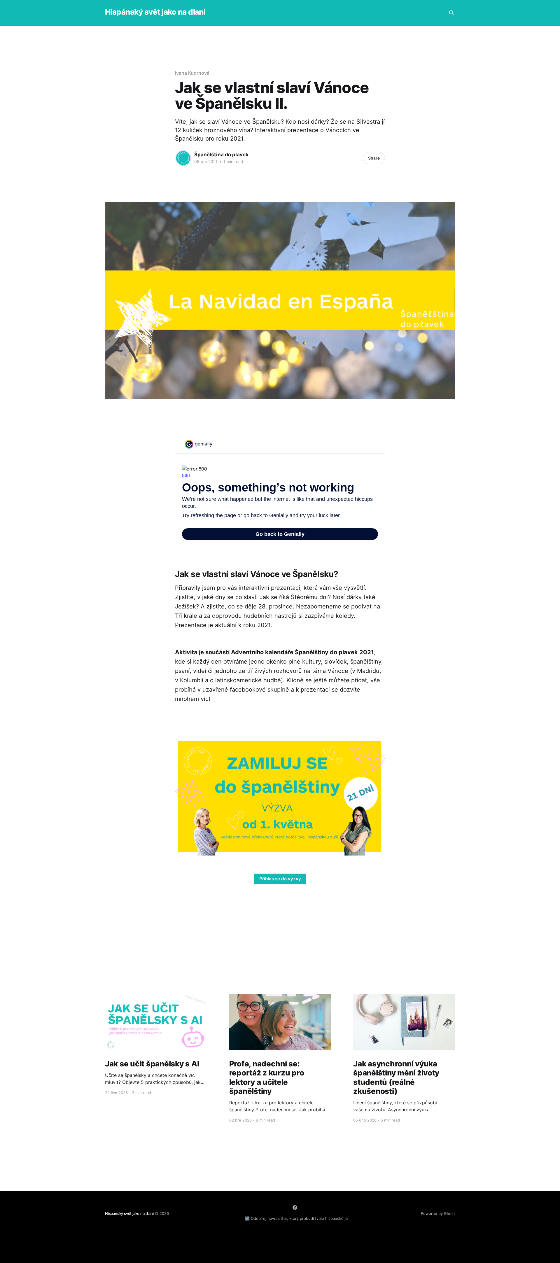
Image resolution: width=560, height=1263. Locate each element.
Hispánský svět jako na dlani (155, 12)
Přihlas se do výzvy (280, 878)
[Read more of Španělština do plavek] (183, 158)
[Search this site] (451, 13)
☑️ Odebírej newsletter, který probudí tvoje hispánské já (296, 1218)
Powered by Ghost (438, 1213)
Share (374, 157)
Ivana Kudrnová (192, 73)
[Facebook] (295, 1207)
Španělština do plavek (221, 155)
